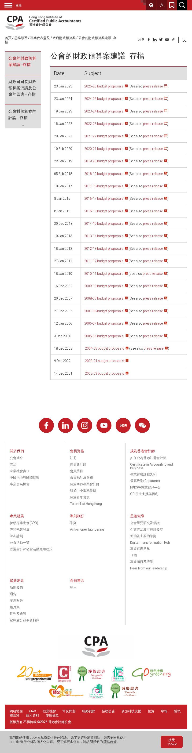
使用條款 (52, 715)
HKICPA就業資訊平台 (145, 487)
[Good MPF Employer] (69, 698)
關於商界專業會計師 (85, 484)
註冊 (73, 458)
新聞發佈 (16, 587)
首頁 (8, 38)
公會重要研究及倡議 (145, 523)
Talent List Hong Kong (86, 504)
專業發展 (17, 516)
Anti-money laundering (87, 529)
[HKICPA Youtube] (103, 425)
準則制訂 (77, 516)
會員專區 (77, 581)
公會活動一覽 (20, 542)
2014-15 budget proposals (103, 223)
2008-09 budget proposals (103, 298)
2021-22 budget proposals (103, 136)
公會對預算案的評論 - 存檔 (22, 114)
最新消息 (17, 581)
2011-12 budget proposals (103, 261)
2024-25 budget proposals (103, 99)
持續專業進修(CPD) (24, 523)
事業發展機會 (20, 484)
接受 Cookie (171, 742)
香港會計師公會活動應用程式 (31, 549)
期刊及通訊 (18, 613)
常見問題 (69, 711)
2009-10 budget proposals (103, 286)
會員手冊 (76, 471)
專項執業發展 (20, 529)
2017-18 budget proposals (103, 186)
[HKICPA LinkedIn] (65, 425)
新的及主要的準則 (143, 536)
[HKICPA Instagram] (84, 425)
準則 (73, 523)
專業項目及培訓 (141, 562)
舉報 (164, 711)
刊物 (133, 555)
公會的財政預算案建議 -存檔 (22, 61)
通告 (13, 594)
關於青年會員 (80, 497)
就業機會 (50, 711)
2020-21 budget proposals (103, 149)
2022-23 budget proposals (103, 124)
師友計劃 (16, 536)
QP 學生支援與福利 (144, 494)
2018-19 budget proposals (103, 174)
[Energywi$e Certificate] (94, 681)
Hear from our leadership (148, 568)
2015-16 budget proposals (103, 211)
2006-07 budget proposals (103, 323)
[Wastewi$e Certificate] (126, 698)
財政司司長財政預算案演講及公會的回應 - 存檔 (22, 88)
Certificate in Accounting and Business (151, 466)
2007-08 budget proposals (103, 311)
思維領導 (20, 38)
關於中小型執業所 (83, 490)
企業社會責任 (20, 471)
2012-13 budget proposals (103, 248)
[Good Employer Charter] (121, 681)
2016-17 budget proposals (103, 198)
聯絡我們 (88, 711)
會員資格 (77, 451)
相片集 (15, 607)
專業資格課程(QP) (143, 474)
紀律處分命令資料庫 (24, 620)
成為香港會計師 (142, 451)
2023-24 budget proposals (103, 111)
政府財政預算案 (64, 38)
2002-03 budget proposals (104, 373)
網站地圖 (16, 711)
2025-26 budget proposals (103, 86)
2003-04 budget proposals (104, 361)
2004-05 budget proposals (104, 348)
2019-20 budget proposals (103, 161)
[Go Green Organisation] (153, 681)
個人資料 (32, 715)
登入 (73, 587)
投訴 (151, 711)
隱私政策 (110, 742)
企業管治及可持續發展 (146, 529)
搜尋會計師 (78, 464)
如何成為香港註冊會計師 (148, 458)
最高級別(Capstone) (145, 481)
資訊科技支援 (131, 711)
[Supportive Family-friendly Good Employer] (99, 698)
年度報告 (16, 600)
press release (153, 86)
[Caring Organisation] (37, 681)
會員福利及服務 (81, 477)
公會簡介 (16, 458)
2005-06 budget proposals (104, 336)
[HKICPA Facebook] (46, 425)
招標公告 (108, 711)
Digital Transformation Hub (150, 542)
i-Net (32, 711)
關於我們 (17, 451)
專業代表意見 (40, 38)
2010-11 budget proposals (103, 273)
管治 (13, 464)
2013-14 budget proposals (103, 236)
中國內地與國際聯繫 (24, 477)
